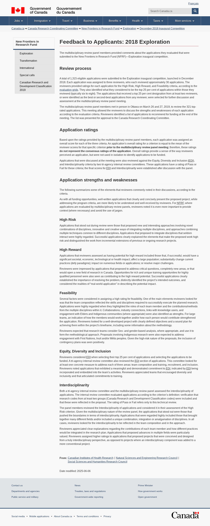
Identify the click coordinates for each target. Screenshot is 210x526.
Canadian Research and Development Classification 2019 (36, 86)
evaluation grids (69, 89)
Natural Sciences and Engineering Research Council (147, 457)
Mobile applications (39, 516)
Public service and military (24, 497)
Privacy (107, 516)
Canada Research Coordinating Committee (53, 28)
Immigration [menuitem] (41, 20)
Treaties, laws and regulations (90, 491)
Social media (18, 516)
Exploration (26, 53)
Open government (147, 497)
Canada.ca (17, 28)
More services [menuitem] (183, 20)
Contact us (17, 485)
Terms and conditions (88, 516)
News (77, 485)
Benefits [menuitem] (113, 20)
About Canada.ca (63, 516)
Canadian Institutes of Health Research (90, 457)
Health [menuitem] (136, 20)
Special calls (27, 75)
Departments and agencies (25, 491)
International (27, 68)
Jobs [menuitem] (17, 20)
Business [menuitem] (89, 20)
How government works (150, 491)
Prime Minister (145, 485)
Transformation (28, 60)
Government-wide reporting (89, 497)
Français (193, 3)
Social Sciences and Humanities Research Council (97, 461)
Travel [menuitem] (65, 20)
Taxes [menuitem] (156, 20)
